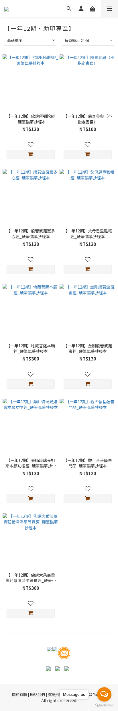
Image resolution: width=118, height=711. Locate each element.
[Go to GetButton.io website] (104, 705)
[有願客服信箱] (64, 652)
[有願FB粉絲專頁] (49, 652)
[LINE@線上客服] (54, 652)
